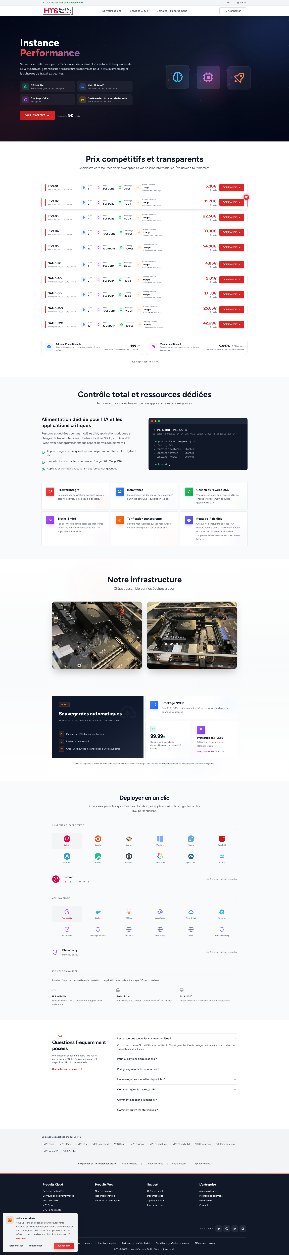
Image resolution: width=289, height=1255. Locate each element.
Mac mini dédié (129, 1163)
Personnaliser (16, 1245)
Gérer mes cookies (205, 1243)
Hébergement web (105, 1195)
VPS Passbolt (70, 1151)
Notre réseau (179, 1163)
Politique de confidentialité (136, 1243)
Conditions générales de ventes (172, 1243)
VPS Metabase (203, 1144)
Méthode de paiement (210, 1195)
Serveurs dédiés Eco (53, 1191)
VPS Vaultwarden (225, 1144)
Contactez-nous (154, 1163)
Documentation (155, 1195)
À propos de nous (203, 1163)
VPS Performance (52, 1209)
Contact (203, 1205)
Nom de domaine (104, 1191)
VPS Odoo (119, 1144)
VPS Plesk (49, 1144)
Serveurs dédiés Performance (58, 1195)
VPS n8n (82, 1144)
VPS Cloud (48, 1205)
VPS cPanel (66, 1144)
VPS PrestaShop (158, 1144)
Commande (229, 188)
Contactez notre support (65, 1069)
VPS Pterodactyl (181, 1144)
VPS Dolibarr (137, 1144)
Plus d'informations (209, 752)
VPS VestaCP (51, 1151)
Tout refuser (35, 1245)
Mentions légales (107, 1243)
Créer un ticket (155, 1191)
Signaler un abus (155, 1200)
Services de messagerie (107, 1200)
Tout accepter (63, 1245)
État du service (155, 1205)
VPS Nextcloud (100, 1144)
